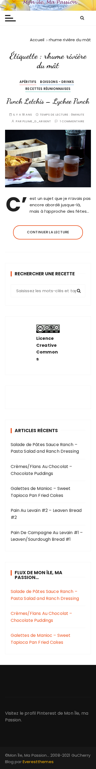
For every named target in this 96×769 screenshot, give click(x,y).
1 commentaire (72, 121)
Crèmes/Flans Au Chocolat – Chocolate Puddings (41, 470)
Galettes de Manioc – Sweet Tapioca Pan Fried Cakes (41, 491)
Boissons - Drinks (57, 81)
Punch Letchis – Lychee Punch (47, 101)
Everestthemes (38, 761)
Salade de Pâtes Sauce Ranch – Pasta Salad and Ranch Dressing (45, 448)
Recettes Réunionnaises (47, 88)
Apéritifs (27, 81)
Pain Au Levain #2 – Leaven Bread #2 (46, 513)
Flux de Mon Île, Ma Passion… (38, 575)
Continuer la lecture (48, 232)
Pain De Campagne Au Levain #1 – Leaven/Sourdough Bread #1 (47, 536)
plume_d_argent (36, 121)
